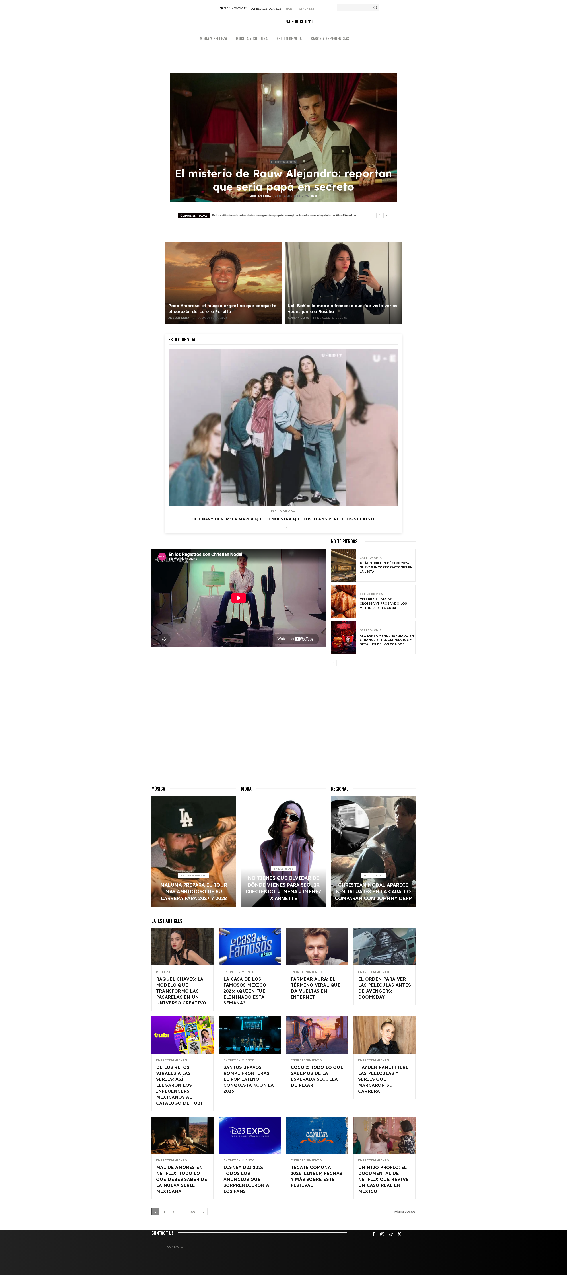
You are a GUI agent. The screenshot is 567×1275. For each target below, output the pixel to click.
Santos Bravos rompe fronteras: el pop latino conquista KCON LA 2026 (248, 1079)
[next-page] (286, 528)
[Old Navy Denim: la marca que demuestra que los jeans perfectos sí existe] (283, 427)
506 (193, 1211)
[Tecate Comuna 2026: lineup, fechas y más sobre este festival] (317, 1135)
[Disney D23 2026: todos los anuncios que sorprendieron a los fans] (250, 1135)
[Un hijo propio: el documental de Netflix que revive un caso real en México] (384, 1135)
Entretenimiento (283, 162)
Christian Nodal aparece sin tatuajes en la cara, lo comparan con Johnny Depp (373, 891)
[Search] (375, 7)
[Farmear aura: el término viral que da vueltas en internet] (317, 946)
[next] (386, 215)
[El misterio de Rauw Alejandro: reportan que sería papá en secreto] (283, 137)
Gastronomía (370, 558)
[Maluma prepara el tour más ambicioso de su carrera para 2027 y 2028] (193, 851)
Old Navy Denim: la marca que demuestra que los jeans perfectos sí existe (283, 519)
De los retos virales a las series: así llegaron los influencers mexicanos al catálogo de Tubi (179, 1085)
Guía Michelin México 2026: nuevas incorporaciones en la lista (386, 567)
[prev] (379, 215)
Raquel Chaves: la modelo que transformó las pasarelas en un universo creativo (181, 991)
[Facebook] (373, 1234)
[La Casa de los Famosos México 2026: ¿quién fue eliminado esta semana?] (250, 946)
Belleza (163, 972)
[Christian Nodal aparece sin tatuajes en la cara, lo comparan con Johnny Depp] (373, 851)
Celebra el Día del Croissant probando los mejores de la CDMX (383, 603)
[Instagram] (382, 1234)
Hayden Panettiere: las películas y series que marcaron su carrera (384, 1079)
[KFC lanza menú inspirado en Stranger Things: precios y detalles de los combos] (343, 637)
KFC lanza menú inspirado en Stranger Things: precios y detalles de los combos (387, 640)
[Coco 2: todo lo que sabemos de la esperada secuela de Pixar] (317, 1035)
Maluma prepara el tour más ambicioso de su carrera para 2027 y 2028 (278, 215)
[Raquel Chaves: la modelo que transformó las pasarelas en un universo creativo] (182, 946)
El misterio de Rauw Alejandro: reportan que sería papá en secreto (283, 180)
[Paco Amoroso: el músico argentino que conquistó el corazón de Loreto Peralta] (223, 283)
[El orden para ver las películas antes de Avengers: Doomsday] (384, 946)
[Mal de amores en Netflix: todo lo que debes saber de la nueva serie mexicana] (182, 1135)
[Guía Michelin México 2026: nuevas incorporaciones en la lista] (343, 565)
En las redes (283, 868)
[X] (399, 1234)
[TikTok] (391, 1234)
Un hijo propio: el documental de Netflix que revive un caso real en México (383, 1179)
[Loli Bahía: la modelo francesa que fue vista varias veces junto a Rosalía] (343, 283)
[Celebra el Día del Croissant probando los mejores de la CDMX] (343, 601)
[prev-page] (279, 528)
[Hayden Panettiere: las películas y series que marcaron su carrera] (384, 1035)
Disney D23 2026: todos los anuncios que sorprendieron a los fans (246, 1179)
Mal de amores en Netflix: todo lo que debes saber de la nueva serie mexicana (181, 1179)
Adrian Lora (260, 196)
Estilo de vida (283, 511)
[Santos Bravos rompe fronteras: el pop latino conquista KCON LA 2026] (250, 1035)
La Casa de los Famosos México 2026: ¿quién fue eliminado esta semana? (244, 991)
